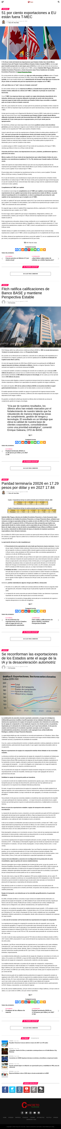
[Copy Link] (41, 249)
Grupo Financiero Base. (24, 72)
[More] (44, 249)
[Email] (35, 249)
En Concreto (11, 302)
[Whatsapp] (32, 249)
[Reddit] (22, 249)
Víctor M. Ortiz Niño (13, 22)
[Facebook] (16, 249)
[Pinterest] (29, 249)
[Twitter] (19, 249)
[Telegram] (38, 249)
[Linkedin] (25, 249)
